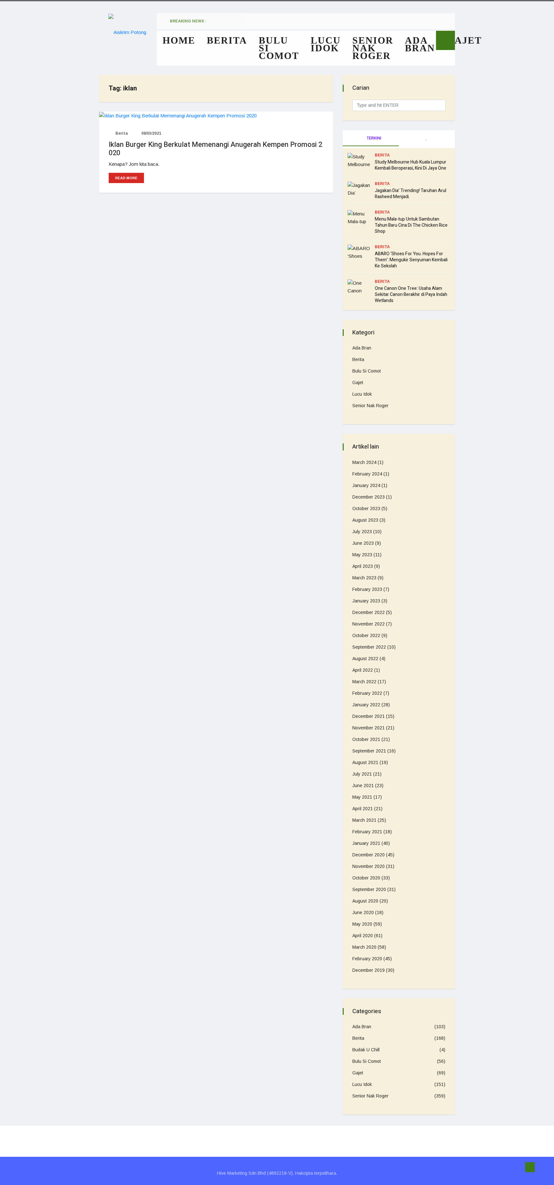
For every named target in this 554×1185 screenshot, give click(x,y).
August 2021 (365, 762)
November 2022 (368, 623)
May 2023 (362, 554)
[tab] (427, 138)
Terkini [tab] (373, 138)
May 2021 (362, 797)
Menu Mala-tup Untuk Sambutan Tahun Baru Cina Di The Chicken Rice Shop (411, 225)
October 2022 (366, 635)
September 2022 (369, 647)
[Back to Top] (530, 1167)
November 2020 (368, 866)
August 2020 (365, 900)
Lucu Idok (326, 44)
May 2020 (362, 924)
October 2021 (366, 739)
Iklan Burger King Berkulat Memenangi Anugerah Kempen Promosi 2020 (215, 148)
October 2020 (366, 877)
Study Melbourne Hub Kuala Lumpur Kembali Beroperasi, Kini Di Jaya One (410, 165)
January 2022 (366, 704)
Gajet (464, 40)
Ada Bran (420, 44)
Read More (126, 178)
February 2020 (367, 958)
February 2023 (367, 589)
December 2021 (368, 716)
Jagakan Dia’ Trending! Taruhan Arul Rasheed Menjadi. (410, 193)
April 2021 (362, 808)
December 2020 (368, 854)
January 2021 (366, 843)
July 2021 (362, 774)
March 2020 (364, 947)
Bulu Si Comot (279, 48)
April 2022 (362, 670)
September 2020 (369, 889)
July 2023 (362, 531)
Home (179, 40)
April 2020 (362, 935)
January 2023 (366, 600)
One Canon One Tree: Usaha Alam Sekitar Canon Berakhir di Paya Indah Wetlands (411, 294)
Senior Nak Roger (372, 48)
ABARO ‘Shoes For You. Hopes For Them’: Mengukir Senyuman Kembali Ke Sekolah (411, 259)
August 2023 (365, 520)
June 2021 (363, 785)
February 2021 (367, 831)
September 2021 (369, 750)
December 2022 (368, 612)
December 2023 (368, 497)
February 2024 (367, 473)
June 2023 (363, 543)
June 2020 (363, 912)
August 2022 (365, 658)
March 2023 (364, 577)
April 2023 (362, 566)
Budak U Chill (366, 1049)
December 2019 (368, 970)
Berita (227, 40)
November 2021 (368, 727)
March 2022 (364, 681)
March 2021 (364, 820)
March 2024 (364, 462)
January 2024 (366, 485)
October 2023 (366, 508)
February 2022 (367, 693)
